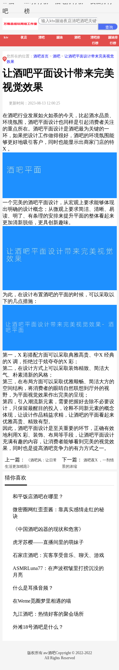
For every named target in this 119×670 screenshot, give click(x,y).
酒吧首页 (41, 56)
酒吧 (57, 56)
